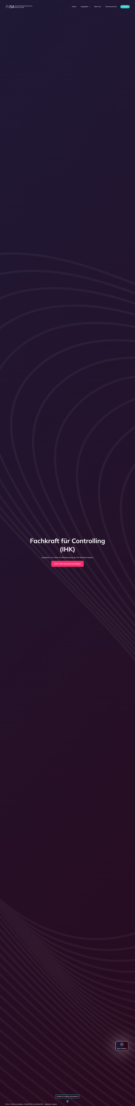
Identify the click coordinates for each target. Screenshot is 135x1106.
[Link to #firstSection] (67, 1101)
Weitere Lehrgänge (16, 1104)
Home (7, 1104)
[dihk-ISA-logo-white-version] (19, 6)
